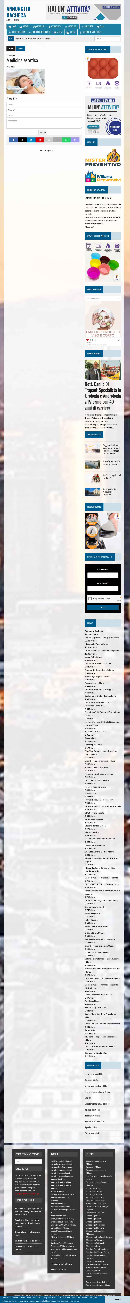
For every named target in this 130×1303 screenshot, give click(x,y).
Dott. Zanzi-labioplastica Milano (100, 1046)
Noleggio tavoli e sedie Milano (99, 774)
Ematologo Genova (94, 1191)
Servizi (72, 32)
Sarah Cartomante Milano (97, 926)
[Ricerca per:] (28, 1161)
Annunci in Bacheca (94, 631)
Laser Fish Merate (93, 657)
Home (13, 26)
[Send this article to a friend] (48, 139)
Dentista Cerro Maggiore (97, 1249)
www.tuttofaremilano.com (62, 1176)
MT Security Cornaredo (96, 1007)
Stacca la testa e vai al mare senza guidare (111, 462)
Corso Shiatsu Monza (60, 1228)
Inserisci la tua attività (95, 731)
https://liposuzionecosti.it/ (62, 1222)
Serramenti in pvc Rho (95, 1197)
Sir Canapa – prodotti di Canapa (100, 838)
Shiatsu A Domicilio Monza (62, 1243)
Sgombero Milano (93, 1167)
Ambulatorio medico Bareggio (99, 689)
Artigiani (40, 26)
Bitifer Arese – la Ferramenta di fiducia (103, 806)
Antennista (90, 1030)
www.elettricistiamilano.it (61, 1164)
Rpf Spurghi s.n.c (92, 1001)
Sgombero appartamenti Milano (100, 761)
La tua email (103, 583)
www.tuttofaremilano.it (60, 1173)
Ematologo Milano (94, 1194)
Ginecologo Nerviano (95, 1228)
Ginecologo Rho (93, 1215)
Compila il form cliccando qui (27, 1194)
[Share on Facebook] (13, 139)
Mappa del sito (92, 832)
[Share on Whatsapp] (66, 139)
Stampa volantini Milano (96, 1267)
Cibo (101, 26)
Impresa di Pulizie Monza (96, 767)
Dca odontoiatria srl (94, 907)
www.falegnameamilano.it (61, 1170)
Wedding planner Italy (95, 1200)
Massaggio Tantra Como (96, 644)
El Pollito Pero (91, 793)
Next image (45, 150)
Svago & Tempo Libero (91, 32)
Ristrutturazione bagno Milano (96, 1086)
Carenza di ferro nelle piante (98, 994)
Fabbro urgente (92, 913)
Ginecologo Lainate (94, 1222)
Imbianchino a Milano (95, 933)
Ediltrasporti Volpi (93, 744)
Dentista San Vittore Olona (97, 1252)
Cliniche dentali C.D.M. (95, 825)
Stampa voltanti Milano (96, 1203)
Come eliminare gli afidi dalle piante (101, 900)
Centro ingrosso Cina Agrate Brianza (102, 637)
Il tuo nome (103, 569)
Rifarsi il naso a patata (95, 787)
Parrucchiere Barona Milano (98, 1285)
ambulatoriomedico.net (60, 1206)
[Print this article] (57, 139)
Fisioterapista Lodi (92, 1133)
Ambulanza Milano (58, 1215)
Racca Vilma (90, 738)
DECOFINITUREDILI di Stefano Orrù (102, 884)
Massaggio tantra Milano (61, 1264)
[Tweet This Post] (22, 139)
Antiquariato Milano (92, 1109)
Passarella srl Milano (94, 683)
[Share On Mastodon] (75, 139)
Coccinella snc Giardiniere (97, 780)
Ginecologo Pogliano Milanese (99, 1237)
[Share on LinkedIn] (31, 139)
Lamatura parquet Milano (94, 1074)
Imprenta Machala (58, 1269)
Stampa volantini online (96, 1053)
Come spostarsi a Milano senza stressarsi (109, 492)
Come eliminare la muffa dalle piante (102, 650)
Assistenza (56, 26)
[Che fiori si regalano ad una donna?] (92, 481)
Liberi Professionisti (40, 32)
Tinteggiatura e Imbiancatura (63, 1194)
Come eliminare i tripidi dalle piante (101, 877)
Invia (42, 132)
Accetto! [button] (117, 1300)
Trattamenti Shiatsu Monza (62, 1246)
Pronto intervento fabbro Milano (97, 1092)
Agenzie (25, 26)
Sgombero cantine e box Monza (100, 946)
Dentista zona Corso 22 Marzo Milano (102, 978)
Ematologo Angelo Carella (97, 676)
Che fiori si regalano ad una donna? (112, 476)
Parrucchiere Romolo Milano (98, 1282)
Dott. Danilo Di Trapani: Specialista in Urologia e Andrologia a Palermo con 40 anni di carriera (103, 395)
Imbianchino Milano (92, 1115)
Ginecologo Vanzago (95, 1240)
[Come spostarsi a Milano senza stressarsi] (92, 495)
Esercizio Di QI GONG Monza (63, 1225)
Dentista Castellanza (95, 1261)
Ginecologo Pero (93, 1246)
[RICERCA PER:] (107, 38)
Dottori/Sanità (18, 32)
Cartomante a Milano (95, 845)
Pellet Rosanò (91, 920)
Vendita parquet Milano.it (61, 1161)
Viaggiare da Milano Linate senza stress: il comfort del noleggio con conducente (111, 449)
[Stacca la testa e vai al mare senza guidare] (92, 467)
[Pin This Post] (39, 139)
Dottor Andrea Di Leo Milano (98, 663)
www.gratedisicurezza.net (61, 1167)
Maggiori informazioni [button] (70, 1301)
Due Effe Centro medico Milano (99, 851)
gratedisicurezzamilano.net (97, 1264)
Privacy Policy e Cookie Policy (99, 799)
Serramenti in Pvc (92, 1080)
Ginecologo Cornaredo (95, 1225)
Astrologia (72, 26)
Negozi (59, 32)
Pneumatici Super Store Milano (99, 670)
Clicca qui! (89, 227)
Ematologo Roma (93, 1188)
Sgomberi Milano (91, 1127)
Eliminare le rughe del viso (97, 952)
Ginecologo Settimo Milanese (98, 1243)
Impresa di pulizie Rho (95, 1212)
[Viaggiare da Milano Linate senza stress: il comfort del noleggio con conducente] (92, 451)
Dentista (88, 1097)
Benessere (88, 26)
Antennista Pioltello (94, 819)
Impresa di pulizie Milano (94, 1121)
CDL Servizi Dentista (94, 813)
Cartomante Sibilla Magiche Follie (100, 696)
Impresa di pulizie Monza (61, 1185)
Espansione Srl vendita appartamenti (102, 1023)
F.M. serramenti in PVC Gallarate (100, 939)
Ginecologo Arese (93, 1219)
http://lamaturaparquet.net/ (62, 1219)
